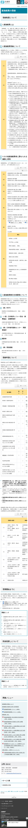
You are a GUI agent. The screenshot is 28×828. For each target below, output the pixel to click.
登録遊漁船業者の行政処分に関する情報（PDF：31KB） (13, 722)
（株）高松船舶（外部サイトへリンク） (12, 634)
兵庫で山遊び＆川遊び (13, 822)
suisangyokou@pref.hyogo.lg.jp (13, 773)
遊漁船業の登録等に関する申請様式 (10, 706)
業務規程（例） (5, 714)
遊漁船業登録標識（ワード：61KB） (12, 712)
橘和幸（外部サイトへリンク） (10, 632)
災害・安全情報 (26, 3)
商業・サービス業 (14, 791)
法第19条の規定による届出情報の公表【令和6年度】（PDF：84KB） (14, 727)
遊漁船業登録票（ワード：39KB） (12, 709)
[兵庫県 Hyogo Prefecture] (5, 2)
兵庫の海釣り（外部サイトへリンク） (11, 750)
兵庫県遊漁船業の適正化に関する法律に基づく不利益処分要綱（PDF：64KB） (14, 753)
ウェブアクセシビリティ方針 (7, 805)
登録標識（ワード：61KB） (10, 603)
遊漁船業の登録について (8, 704)
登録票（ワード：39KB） (16, 222)
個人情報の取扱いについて (7, 803)
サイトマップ (4, 808)
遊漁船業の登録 (7, 785)
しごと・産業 (7, 791)
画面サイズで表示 (23, 56)
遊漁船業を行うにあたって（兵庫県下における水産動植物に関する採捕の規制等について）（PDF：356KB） (14, 745)
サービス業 (6, 780)
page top (14, 797)
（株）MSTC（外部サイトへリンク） (12, 623)
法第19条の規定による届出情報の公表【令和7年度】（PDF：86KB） (14, 731)
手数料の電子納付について (18, 491)
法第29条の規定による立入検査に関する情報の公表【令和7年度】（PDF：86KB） (14, 740)
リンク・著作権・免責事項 (7, 801)
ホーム (2, 791)
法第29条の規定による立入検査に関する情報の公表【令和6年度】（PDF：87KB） (14, 735)
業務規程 (4, 455)
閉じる (27, 818)
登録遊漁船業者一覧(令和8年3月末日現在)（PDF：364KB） (14, 718)
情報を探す (22, 3)
